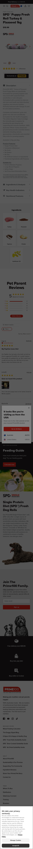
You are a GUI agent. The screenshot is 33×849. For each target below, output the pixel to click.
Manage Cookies (15, 840)
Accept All (15, 845)
